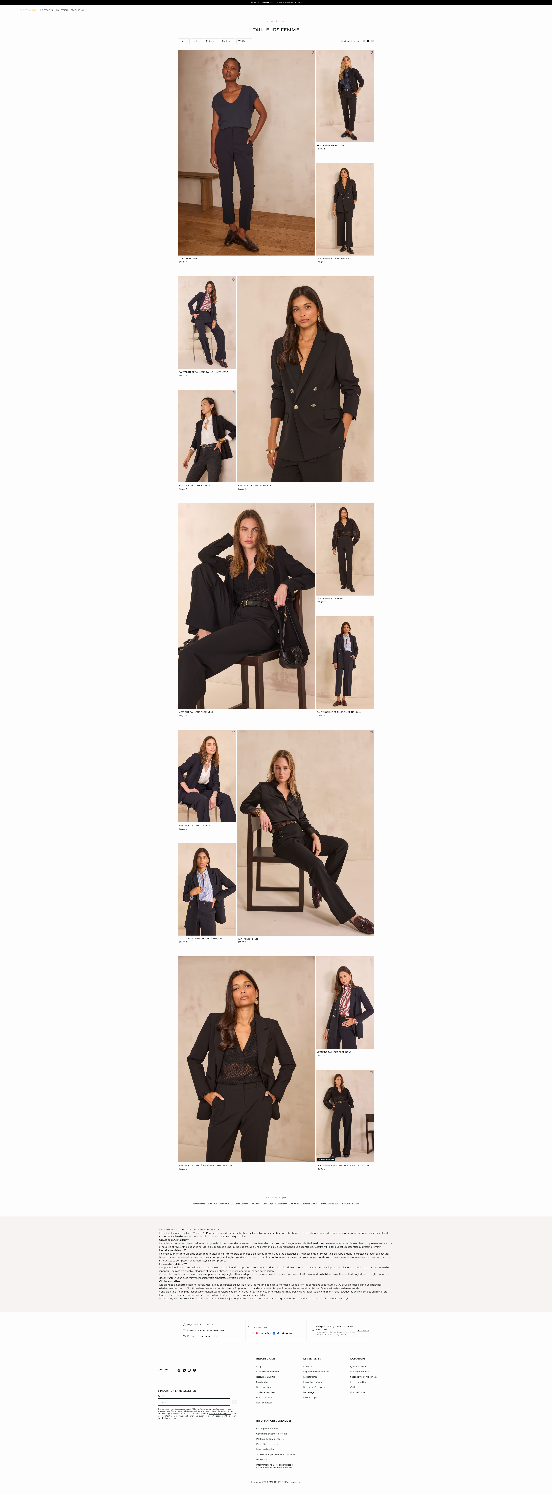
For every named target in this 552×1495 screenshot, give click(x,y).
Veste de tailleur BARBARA (254, 485)
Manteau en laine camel (330, 1204)
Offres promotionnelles (268, 1428)
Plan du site (262, 1459)
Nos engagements (359, 1371)
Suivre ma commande (267, 1371)
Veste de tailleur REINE (193, 485)
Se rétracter (262, 1382)
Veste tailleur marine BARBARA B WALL (202, 938)
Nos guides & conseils (314, 1387)
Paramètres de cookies (267, 1444)
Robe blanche (281, 1204)
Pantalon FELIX (188, 258)
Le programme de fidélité (316, 1371)
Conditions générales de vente (271, 1433)
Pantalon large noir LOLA (333, 258)
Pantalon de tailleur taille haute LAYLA (203, 372)
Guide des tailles (264, 1397)
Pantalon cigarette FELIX (332, 145)
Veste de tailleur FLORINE (195, 712)
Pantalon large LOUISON (332, 598)
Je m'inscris (363, 1330)
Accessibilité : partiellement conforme (275, 1454)
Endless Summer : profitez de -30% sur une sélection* (276, 2)
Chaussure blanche (350, 1204)
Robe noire (255, 1204)
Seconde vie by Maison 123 (363, 1377)
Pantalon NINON (248, 938)
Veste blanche (199, 1204)
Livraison (307, 1366)
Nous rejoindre (357, 1392)
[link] (28, 10)
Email (161, 1396)
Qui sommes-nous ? (360, 1366)
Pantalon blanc (226, 1204)
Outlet (353, 1387)
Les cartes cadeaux (312, 1382)
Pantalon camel (242, 1204)
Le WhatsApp (310, 1397)
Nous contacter (264, 1402)
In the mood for (358, 1382)
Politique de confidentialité (270, 1439)
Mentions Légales (265, 1449)
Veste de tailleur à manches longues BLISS (205, 1165)
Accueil (270, 21)
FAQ (258, 1366)
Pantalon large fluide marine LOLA (339, 712)
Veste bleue (212, 1204)
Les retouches (310, 1377)
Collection (280, 21)
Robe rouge (268, 1204)
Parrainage (308, 1392)
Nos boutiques (263, 1387)
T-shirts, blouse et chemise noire (303, 1204)
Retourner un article (266, 1377)
